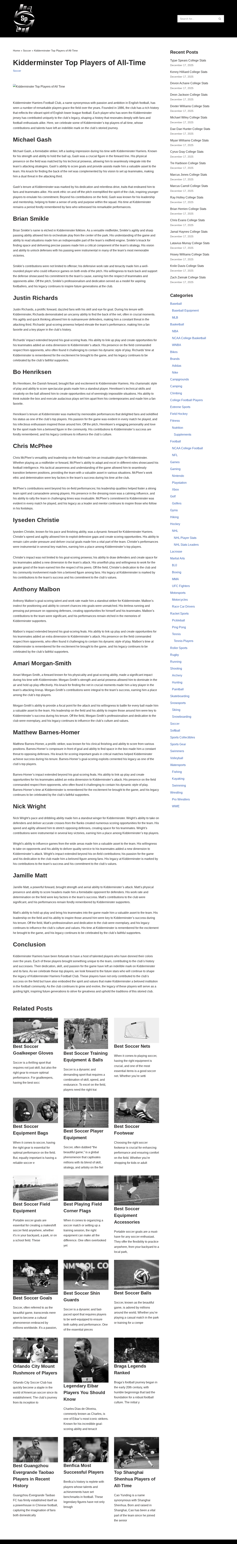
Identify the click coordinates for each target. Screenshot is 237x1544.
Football (175, 441)
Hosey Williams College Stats (189, 254)
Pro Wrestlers (181, 799)
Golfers (176, 503)
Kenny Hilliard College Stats (188, 71)
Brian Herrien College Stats (188, 208)
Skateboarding (179, 696)
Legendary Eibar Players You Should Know (84, 1392)
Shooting (176, 668)
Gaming (175, 469)
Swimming (179, 785)
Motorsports (178, 592)
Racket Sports (179, 613)
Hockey (175, 524)
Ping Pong (179, 627)
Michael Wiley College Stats (188, 117)
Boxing (176, 572)
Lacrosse (176, 551)
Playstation (179, 482)
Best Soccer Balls (132, 1292)
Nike (175, 372)
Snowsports (178, 703)
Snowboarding (181, 716)
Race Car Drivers (183, 606)
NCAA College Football (187, 448)
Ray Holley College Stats (186, 197)
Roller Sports (178, 648)
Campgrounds (179, 379)
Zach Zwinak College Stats (188, 277)
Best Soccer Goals (32, 1297)
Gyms (174, 510)
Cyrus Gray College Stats (186, 151)
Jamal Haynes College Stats (189, 231)
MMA (175, 579)
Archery (177, 675)
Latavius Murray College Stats (190, 243)
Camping (176, 386)
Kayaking (178, 778)
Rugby (174, 654)
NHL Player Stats (185, 537)
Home (16, 50)
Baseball (176, 303)
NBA (175, 331)
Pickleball (178, 620)
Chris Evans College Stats (187, 220)
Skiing (176, 709)
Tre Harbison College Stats (188, 163)
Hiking (174, 517)
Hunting (177, 682)
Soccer (27, 50)
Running (175, 661)
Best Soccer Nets (132, 1046)
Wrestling (176, 792)
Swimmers (177, 751)
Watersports (178, 765)
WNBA (176, 345)
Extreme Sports (180, 407)
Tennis (176, 634)
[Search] (220, 18)
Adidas (176, 365)
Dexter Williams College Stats (189, 106)
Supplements (182, 434)
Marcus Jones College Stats (188, 174)
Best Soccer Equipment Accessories (127, 1215)
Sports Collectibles (182, 737)
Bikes (174, 352)
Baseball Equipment (185, 310)
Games (175, 462)
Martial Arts (177, 558)
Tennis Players (183, 641)
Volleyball (176, 758)
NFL (175, 455)
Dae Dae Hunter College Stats (190, 129)
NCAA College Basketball (189, 338)
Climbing (176, 393)
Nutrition (177, 427)
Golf (173, 496)
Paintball (178, 689)
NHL (175, 530)
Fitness (175, 420)
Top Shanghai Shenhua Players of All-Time (134, 1479)
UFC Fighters (181, 586)
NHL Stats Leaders (186, 544)
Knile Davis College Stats (187, 265)
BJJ (174, 565)
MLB (175, 317)
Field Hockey (179, 413)
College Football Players (186, 400)
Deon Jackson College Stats (189, 94)
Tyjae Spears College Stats (188, 60)
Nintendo (178, 475)
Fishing (177, 771)
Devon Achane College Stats (189, 83)
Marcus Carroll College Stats (189, 186)
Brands (175, 358)
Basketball (177, 324)
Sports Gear (178, 744)
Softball (175, 730)
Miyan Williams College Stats (189, 140)
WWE (176, 806)
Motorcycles (180, 599)
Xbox (175, 489)
